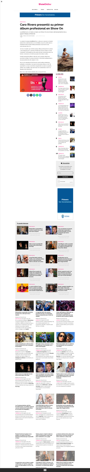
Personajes (23, 21)
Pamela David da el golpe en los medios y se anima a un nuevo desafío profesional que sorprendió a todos (24, 436)
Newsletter (50, 9)
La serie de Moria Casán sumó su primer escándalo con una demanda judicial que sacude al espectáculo (36, 288)
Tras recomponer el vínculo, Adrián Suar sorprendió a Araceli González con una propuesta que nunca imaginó (65, 231)
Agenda (37, 320)
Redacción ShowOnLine (28, 35)
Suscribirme (65, 176)
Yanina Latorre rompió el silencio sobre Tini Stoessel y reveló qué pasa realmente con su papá (44, 435)
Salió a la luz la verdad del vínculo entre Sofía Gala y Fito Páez (35, 245)
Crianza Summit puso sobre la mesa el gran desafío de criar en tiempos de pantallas (24, 345)
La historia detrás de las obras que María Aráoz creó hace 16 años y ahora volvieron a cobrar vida (65, 435)
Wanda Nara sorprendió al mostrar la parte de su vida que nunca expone (36, 230)
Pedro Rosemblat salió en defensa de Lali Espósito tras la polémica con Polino (65, 345)
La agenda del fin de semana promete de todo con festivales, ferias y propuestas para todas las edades (44, 314)
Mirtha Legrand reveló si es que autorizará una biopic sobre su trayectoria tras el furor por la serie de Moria (65, 273)
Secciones (34, 9)
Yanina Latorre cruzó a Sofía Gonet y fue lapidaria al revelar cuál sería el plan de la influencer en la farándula (65, 376)
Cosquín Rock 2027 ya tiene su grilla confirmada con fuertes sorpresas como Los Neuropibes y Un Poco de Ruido (24, 464)
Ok (45, 470)
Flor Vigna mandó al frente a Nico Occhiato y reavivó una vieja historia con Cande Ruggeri (63, 90)
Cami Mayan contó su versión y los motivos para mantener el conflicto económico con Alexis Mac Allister (65, 245)
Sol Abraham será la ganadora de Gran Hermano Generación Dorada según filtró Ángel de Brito (65, 259)
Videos (42, 9)
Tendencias (38, 350)
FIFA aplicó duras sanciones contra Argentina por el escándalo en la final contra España (44, 345)
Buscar (56, 9)
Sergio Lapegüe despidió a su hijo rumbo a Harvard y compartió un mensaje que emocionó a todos (65, 288)
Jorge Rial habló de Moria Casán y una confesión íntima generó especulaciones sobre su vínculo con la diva (36, 259)
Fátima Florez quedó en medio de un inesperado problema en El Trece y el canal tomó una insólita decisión (35, 274)
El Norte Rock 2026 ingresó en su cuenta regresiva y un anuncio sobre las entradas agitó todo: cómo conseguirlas (63, 81)
